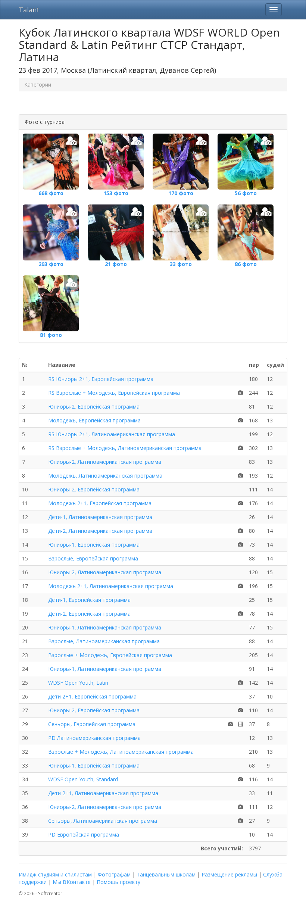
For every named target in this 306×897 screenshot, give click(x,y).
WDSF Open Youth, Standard (83, 779)
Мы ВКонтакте (72, 881)
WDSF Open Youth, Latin (78, 682)
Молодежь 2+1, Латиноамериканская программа (110, 586)
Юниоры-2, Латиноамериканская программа (104, 461)
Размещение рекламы (229, 874)
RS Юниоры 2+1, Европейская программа (100, 378)
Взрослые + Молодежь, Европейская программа (110, 655)
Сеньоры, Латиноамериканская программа (102, 820)
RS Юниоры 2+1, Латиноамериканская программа (111, 434)
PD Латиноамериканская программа (94, 737)
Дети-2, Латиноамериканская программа (100, 530)
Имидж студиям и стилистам (55, 874)
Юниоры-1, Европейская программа (94, 544)
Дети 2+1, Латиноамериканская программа (103, 793)
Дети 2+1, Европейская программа (92, 696)
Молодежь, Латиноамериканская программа (105, 475)
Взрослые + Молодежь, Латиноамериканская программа (121, 751)
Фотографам (114, 874)
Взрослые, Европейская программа (93, 558)
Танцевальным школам (166, 874)
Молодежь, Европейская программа (94, 420)
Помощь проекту (118, 881)
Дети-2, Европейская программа (89, 613)
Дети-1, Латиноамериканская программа (100, 517)
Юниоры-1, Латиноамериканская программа (104, 627)
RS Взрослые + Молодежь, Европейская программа (114, 392)
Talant (29, 9)
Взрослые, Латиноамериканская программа (104, 641)
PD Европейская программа (83, 834)
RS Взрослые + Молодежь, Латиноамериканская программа (125, 447)
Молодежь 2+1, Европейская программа (100, 503)
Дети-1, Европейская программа (89, 599)
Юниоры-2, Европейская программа (94, 406)
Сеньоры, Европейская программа (91, 724)
